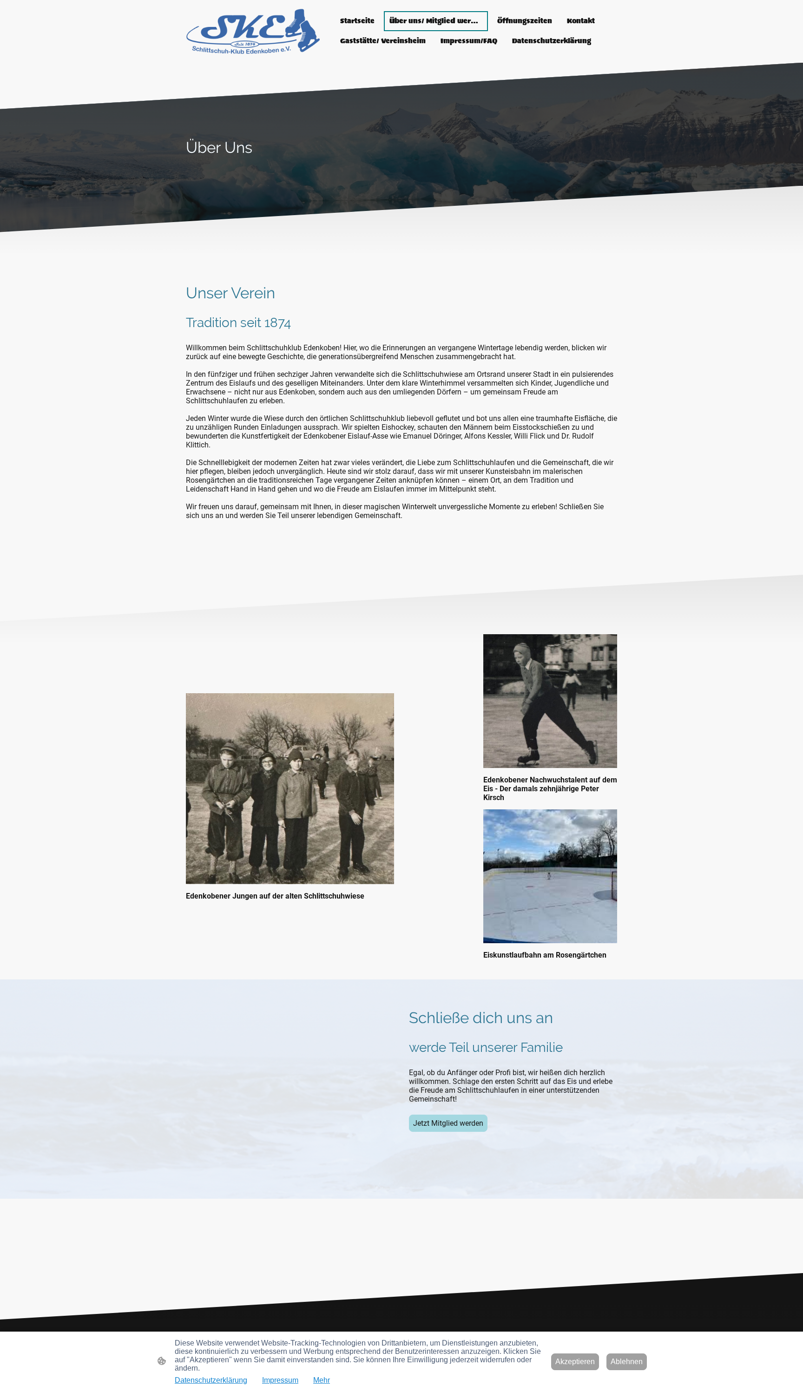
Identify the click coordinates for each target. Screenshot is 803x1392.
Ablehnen (627, 1362)
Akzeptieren (575, 1362)
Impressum (280, 1380)
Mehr (321, 1380)
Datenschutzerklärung (211, 1380)
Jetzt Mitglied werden (448, 1123)
